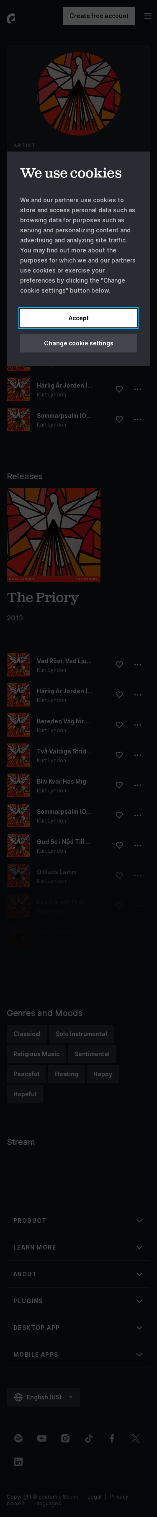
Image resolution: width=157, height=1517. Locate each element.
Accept (79, 317)
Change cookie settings (78, 343)
